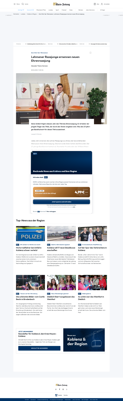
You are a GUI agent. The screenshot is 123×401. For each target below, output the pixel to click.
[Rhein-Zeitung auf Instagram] (63, 389)
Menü (18, 4)
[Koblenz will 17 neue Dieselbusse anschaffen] (61, 233)
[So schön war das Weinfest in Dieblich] (92, 282)
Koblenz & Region (32, 14)
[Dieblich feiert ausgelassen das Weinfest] (61, 282)
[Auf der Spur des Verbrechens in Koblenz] (92, 233)
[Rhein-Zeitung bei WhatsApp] (56, 389)
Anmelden (107, 4)
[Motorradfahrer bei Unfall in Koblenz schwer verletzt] (30, 233)
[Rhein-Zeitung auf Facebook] (59, 389)
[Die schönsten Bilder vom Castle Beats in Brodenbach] (30, 282)
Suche (26, 4)
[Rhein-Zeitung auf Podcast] (67, 389)
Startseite (16, 14)
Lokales (23, 14)
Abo (98, 4)
